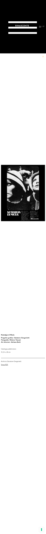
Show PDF (4, 365)
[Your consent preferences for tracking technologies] (41, 529)
